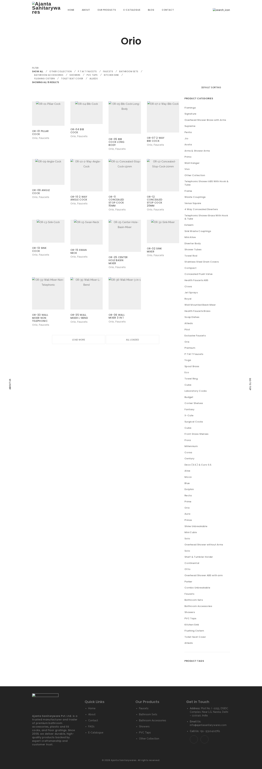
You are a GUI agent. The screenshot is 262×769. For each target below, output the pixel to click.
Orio (187, 507)
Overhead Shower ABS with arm (203, 575)
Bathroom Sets (128, 71)
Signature (190, 113)
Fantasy (189, 409)
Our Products (106, 9)
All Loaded (132, 339)
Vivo (187, 169)
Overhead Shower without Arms (203, 544)
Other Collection (60, 71)
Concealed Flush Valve (198, 274)
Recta (188, 495)
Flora (187, 440)
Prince (188, 520)
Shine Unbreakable (195, 526)
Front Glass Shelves (196, 434)
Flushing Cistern (44, 78)
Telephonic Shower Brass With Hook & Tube (206, 217)
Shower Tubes (193, 249)
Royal (188, 298)
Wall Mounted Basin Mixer (200, 304)
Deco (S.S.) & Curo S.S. (198, 464)
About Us (9, 384)
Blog (151, 9)
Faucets (108, 71)
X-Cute (189, 415)
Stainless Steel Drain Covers (201, 261)
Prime (187, 501)
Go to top (250, 384)
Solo (187, 538)
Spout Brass (191, 366)
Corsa (188, 452)
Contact (168, 9)
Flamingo (190, 107)
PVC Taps (92, 74)
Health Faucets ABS (196, 280)
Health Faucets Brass (197, 311)
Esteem (189, 225)
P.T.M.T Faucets (87, 71)
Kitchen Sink (111, 74)
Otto (187, 569)
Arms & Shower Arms (197, 150)
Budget (188, 397)
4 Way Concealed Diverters (201, 209)
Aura (187, 514)
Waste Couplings (195, 197)
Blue (187, 483)
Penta (188, 132)
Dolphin (189, 489)
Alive (187, 470)
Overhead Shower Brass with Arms (205, 120)
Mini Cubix (190, 532)
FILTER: (35, 67)
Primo (188, 156)
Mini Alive (190, 237)
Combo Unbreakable (197, 587)
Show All (37, 71)
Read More (40, 137)
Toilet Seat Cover (72, 78)
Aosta (188, 144)
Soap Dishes (191, 317)
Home (71, 9)
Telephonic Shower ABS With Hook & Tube (206, 183)
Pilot (187, 329)
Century (189, 458)
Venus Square (192, 203)
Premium (189, 348)
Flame (188, 191)
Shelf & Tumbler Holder (198, 557)
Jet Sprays (191, 292)
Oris (186, 341)
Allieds (93, 78)
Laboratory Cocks (195, 391)
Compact (190, 268)
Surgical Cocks (193, 421)
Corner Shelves (193, 403)
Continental (191, 563)
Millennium (191, 446)
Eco (186, 372)
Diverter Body (192, 243)
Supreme (189, 126)
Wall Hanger (191, 163)
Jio (186, 138)
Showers (75, 74)
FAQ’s (91, 726)
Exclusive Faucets (195, 335)
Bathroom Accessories (48, 74)
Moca (187, 477)
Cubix (187, 385)
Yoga (187, 360)
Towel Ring (191, 378)
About (86, 9)
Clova (188, 286)
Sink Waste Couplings (197, 231)
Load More (78, 339)
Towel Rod (190, 255)
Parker (188, 581)
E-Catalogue (132, 9)
